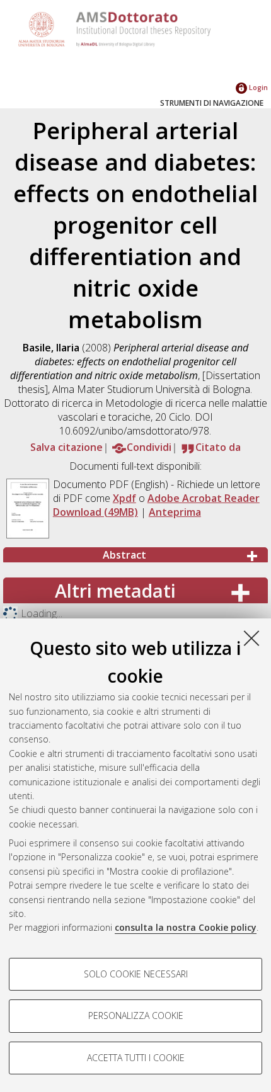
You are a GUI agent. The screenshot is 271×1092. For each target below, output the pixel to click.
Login (257, 87)
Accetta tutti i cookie (136, 1058)
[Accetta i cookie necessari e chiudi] (251, 638)
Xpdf (124, 498)
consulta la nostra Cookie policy (186, 927)
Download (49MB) (95, 512)
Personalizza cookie (135, 1015)
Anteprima (175, 512)
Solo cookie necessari (136, 974)
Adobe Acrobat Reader (203, 498)
